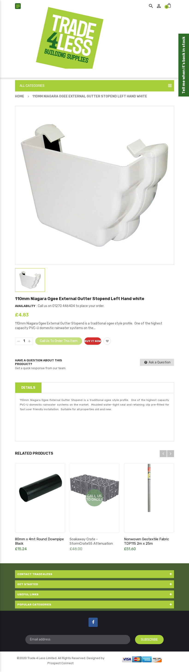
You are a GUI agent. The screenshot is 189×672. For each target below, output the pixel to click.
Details (28, 388)
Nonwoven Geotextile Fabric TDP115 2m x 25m (146, 541)
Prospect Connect (60, 663)
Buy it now (92, 341)
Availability (25, 306)
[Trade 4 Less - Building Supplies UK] (142, 658)
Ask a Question (159, 362)
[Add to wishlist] (107, 341)
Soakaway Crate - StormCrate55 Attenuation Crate (91, 543)
